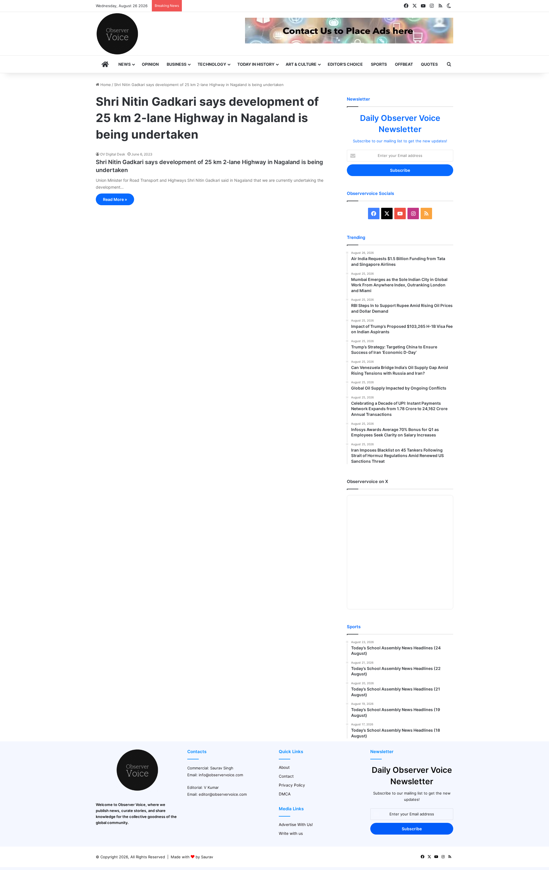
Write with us (291, 833)
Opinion (150, 64)
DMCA (285, 794)
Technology (212, 64)
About (284, 767)
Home (105, 84)
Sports (379, 64)
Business (176, 64)
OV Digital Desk (112, 154)
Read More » (115, 199)
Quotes (429, 64)
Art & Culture (301, 64)
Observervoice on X (367, 481)
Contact (286, 776)
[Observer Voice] (117, 33)
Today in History (255, 64)
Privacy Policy (292, 785)
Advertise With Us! (296, 824)
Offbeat (404, 64)
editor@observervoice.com (223, 794)
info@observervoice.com (221, 775)
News (124, 64)
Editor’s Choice (345, 64)
